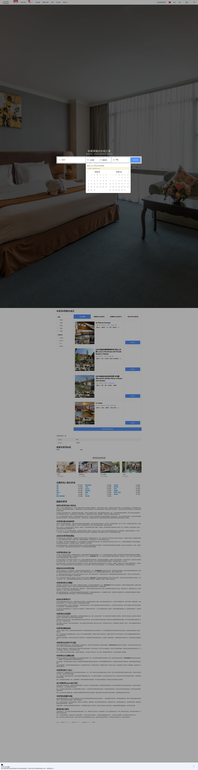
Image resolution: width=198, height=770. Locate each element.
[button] (87, 172)
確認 (194, 766)
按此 (53, 768)
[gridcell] (91, 177)
